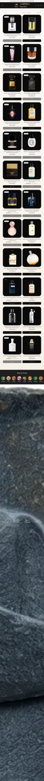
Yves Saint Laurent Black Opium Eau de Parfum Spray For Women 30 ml (12, 123)
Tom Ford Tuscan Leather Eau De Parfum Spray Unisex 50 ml (12, 94)
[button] (2, 5)
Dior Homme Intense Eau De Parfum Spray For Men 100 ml (32, 35)
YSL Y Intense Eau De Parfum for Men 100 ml (12, 298)
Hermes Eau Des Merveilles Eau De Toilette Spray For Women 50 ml (32, 269)
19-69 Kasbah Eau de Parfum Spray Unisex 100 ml (32, 298)
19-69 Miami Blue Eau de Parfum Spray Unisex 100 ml (32, 181)
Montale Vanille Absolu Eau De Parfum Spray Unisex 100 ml (32, 327)
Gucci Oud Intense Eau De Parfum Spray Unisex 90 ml (31, 356)
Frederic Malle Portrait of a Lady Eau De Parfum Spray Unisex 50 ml (12, 152)
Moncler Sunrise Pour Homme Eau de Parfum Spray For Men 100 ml (12, 327)
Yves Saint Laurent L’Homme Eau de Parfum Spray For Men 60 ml (32, 65)
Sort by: (23, 12)
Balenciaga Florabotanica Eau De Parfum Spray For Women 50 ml (12, 35)
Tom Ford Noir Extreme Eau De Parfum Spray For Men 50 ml (12, 181)
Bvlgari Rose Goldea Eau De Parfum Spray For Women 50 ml (12, 240)
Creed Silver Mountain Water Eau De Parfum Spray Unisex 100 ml (12, 356)
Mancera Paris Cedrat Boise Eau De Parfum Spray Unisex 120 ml (32, 240)
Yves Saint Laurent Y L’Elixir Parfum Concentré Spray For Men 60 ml (31, 210)
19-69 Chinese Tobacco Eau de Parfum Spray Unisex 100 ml (32, 123)
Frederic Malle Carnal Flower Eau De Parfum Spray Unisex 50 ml (12, 210)
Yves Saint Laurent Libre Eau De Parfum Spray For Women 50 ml (12, 269)
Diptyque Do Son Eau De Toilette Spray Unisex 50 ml (32, 152)
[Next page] (25, 367)
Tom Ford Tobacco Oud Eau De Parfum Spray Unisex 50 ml (32, 94)
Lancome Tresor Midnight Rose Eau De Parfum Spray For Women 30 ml (12, 65)
